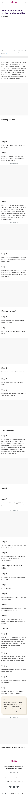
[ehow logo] (14, 2)
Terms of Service (18, 781)
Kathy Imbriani (5, 16)
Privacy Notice (9, 781)
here (6, 53)
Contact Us (19, 778)
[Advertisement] (14, 33)
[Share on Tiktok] (18, 787)
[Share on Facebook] (14, 787)
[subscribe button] (24, 772)
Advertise (12, 778)
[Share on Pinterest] (10, 787)
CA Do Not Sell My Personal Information (18, 793)
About (6, 778)
